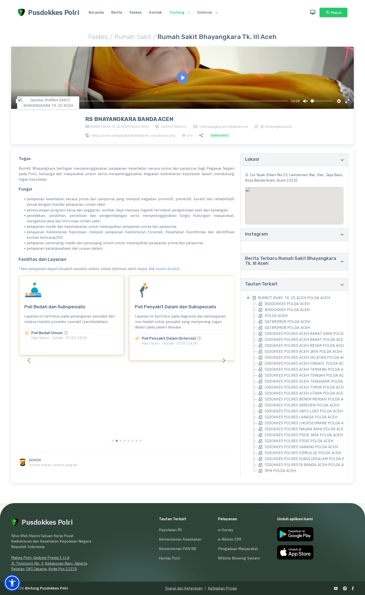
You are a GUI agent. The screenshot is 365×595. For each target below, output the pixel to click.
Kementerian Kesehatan (180, 539)
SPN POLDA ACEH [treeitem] (280, 470)
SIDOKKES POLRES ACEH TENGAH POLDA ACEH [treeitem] (306, 375)
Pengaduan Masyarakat (238, 548)
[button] (224, 360)
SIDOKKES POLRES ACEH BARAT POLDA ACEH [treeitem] (305, 339)
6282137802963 (174, 126)
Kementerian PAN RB (177, 548)
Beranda (96, 12)
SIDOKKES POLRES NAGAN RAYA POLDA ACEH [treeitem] (305, 429)
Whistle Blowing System (239, 558)
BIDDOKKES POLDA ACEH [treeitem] (287, 303)
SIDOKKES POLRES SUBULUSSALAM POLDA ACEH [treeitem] (308, 458)
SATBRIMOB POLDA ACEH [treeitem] (287, 321)
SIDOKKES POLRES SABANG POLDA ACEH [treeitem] (301, 446)
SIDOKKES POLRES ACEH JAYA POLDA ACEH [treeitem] (303, 351)
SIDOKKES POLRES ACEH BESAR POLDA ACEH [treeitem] (305, 345)
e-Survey (225, 529)
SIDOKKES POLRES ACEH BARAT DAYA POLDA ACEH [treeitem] (310, 333)
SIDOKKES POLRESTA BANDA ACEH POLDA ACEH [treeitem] (307, 464)
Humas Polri (169, 558)
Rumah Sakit (133, 37)
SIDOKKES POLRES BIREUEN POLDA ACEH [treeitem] (301, 405)
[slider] (155, 101)
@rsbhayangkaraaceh (276, 126)
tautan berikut (167, 268)
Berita (116, 12)
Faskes (136, 12)
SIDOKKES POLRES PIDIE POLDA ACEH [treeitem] (298, 440)
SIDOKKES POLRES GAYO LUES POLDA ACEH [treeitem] (303, 411)
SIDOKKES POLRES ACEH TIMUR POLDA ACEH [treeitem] (305, 387)
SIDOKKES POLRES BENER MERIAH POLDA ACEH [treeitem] (307, 399)
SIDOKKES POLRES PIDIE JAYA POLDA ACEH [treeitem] (303, 435)
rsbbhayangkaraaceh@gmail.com (223, 126)
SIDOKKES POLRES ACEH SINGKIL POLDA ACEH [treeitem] (306, 363)
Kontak (155, 12)
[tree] (294, 384)
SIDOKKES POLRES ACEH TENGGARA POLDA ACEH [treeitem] (309, 381)
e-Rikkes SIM (229, 539)
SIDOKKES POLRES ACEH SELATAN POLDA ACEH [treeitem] (307, 357)
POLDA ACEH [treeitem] (276, 315)
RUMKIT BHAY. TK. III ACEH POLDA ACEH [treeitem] (294, 297)
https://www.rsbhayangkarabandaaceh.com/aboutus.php (134, 135)
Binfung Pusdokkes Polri (46, 588)
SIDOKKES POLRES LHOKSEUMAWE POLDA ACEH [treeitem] (307, 423)
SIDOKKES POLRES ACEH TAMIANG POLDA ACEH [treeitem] (307, 369)
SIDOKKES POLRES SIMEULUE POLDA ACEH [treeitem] (302, 452)
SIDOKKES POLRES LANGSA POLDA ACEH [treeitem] (300, 417)
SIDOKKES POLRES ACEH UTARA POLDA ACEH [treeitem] (305, 393)
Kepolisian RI (170, 529)
